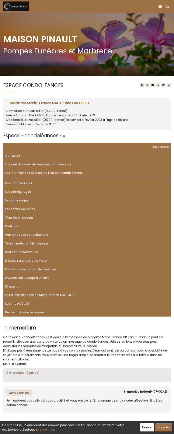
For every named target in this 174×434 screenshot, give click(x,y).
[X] (147, 85)
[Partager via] (169, 85)
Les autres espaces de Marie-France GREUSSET (39, 295)
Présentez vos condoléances (26, 235)
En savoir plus (45, 429)
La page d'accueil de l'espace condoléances (38, 164)
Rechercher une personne (24, 312)
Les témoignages (18, 192)
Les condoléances (18, 183)
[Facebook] (142, 85)
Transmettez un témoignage (27, 243)
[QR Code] (163, 85)
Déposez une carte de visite (26, 260)
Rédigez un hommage (21, 252)
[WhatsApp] (158, 85)
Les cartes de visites (20, 209)
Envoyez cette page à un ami (27, 278)
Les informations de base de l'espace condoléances (44, 173)
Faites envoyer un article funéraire (30, 269)
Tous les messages (19, 217)
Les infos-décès (17, 303)
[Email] (153, 85)
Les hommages (16, 200)
